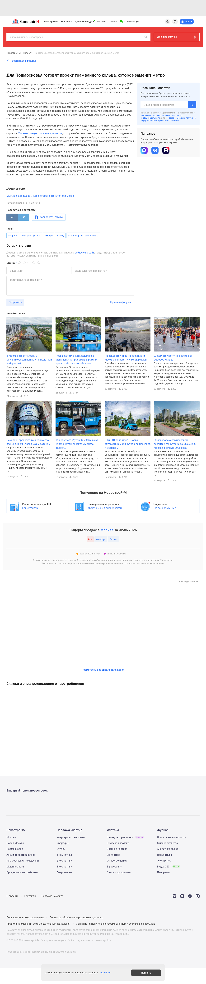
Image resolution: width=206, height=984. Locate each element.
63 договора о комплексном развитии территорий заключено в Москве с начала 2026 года (175, 444)
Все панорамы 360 (164, 508)
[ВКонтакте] (12, 217)
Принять (146, 972)
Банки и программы (119, 872)
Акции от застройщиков (20, 854)
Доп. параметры (167, 36)
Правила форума (120, 302)
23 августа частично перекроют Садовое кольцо (173, 357)
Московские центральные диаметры (40, 133)
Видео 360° (168, 866)
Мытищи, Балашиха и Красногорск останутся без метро (40, 195)
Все (90, 539)
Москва (11, 837)
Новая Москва (15, 843)
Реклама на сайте (52, 896)
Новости (27, 53)
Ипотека (101, 21)
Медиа (113, 21)
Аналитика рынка (167, 848)
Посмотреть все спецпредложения (103, 669)
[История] (167, 21)
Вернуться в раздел (23, 60)
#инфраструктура (30, 235)
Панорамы (163, 872)
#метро (49, 235)
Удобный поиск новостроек (26, 37)
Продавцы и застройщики (22, 872)
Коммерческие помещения (22, 860)
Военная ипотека (117, 848)
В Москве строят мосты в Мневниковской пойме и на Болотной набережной (29, 359)
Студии (61, 848)
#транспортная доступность (83, 235)
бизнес (113, 539)
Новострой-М (13, 53)
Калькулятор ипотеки (125, 837)
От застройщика (117, 860)
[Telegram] (23, 217)
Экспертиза (164, 860)
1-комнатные (64, 854)
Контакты (30, 896)
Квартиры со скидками (71, 837)
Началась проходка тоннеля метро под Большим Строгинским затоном (28, 442)
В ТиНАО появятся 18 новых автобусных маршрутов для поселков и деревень (127, 444)
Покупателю (164, 854)
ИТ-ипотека (113, 854)
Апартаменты (65, 872)
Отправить (15, 302)
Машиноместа (15, 866)
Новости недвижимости (171, 837)
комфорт (101, 539)
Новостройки (50, 21)
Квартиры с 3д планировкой (105, 508)
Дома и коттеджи (84, 21)
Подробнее (104, 972)
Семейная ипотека (118, 843)
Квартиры (66, 21)
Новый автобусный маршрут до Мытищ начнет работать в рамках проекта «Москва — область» (76, 359)
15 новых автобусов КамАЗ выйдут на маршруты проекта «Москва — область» (77, 444)
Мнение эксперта (167, 843)
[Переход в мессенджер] (198, 895)
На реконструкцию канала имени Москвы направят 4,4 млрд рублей (126, 357)
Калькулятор (30, 508)
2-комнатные (64, 860)
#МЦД (60, 235)
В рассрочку (114, 866)
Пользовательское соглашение (25, 917)
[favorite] (175, 21)
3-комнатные (64, 866)
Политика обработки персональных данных (76, 917)
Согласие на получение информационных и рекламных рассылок (115, 923)
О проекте (12, 896)
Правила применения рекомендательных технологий (38, 923)
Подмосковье (14, 848)
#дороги (12, 235)
